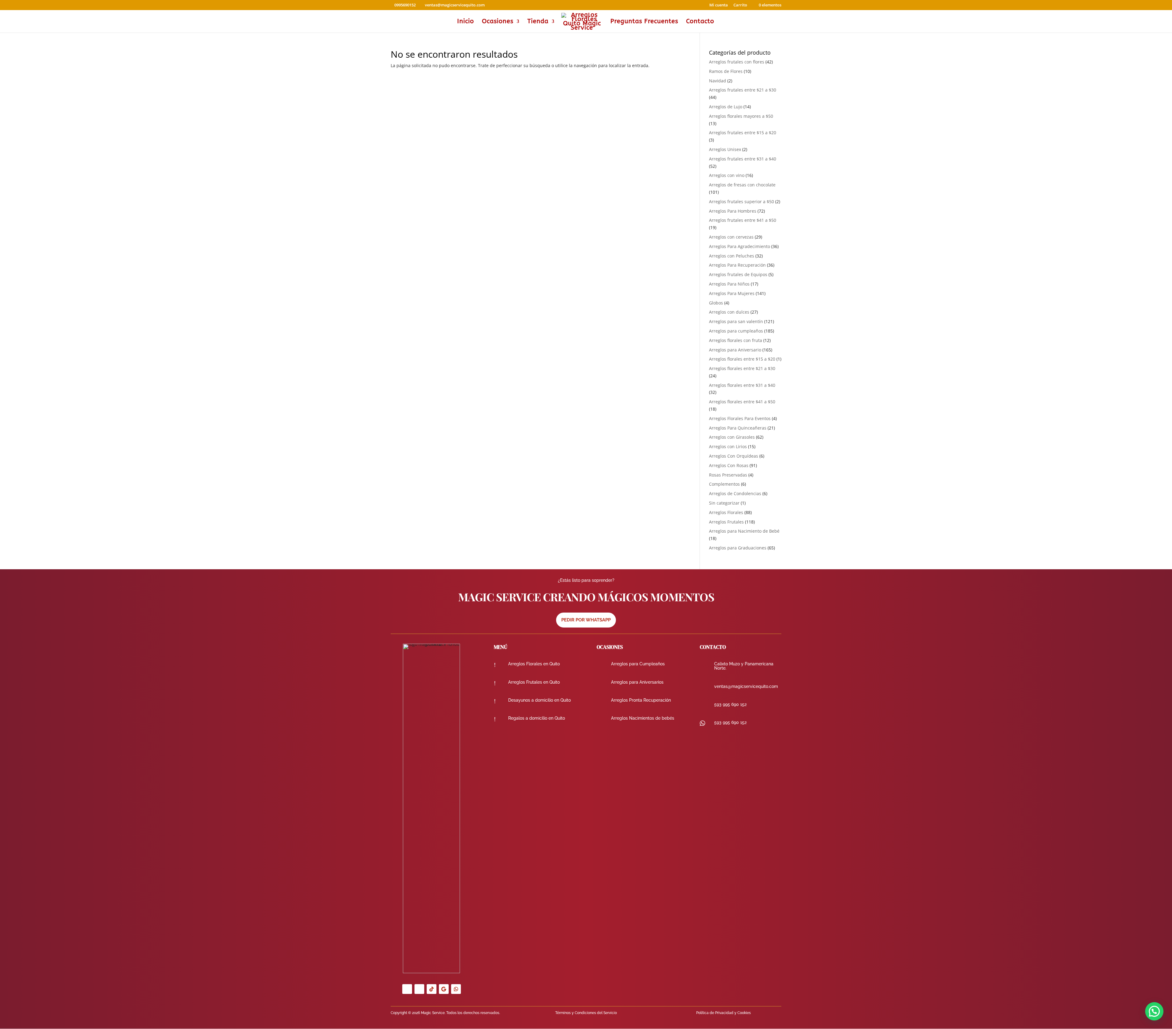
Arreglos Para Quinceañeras (737, 428)
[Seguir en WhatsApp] (456, 989)
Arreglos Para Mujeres (731, 293)
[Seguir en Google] (444, 989)
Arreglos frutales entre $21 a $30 (742, 90)
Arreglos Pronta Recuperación (641, 700)
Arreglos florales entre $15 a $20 (742, 359)
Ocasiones (497, 22)
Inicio (465, 22)
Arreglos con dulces (729, 312)
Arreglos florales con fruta (735, 340)
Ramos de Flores (726, 71)
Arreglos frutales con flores (736, 62)
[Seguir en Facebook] (407, 989)
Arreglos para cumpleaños (736, 331)
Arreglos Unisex (725, 149)
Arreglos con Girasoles (732, 437)
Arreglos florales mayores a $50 (741, 116)
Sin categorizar (724, 503)
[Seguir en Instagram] (419, 989)
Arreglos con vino (726, 175)
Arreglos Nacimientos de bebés (642, 718)
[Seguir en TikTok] (431, 989)
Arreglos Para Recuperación (737, 265)
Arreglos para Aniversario (735, 350)
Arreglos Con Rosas (728, 465)
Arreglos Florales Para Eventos (740, 418)
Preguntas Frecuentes (644, 22)
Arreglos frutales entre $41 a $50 (742, 220)
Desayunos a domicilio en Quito (539, 700)
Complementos (724, 484)
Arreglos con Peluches (731, 256)
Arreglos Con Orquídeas (733, 456)
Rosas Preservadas (728, 475)
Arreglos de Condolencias (735, 493)
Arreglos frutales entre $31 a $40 (742, 159)
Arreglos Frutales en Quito (534, 682)
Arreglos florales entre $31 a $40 (742, 385)
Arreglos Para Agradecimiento (739, 246)
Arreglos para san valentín (736, 321)
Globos (716, 303)
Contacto (700, 22)
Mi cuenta (718, 5)
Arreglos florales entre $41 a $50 (742, 402)
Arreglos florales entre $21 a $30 (742, 368)
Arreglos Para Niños (729, 284)
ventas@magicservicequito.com (746, 686)
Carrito (740, 5)
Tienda (537, 22)
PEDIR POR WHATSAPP (586, 620)
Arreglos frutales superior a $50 (741, 201)
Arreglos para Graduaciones (737, 548)
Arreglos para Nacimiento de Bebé (744, 531)
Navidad (717, 81)
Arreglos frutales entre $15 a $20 (742, 132)
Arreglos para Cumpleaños (638, 663)
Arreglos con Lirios (728, 446)
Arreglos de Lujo (725, 107)
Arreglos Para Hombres (732, 211)
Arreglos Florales (726, 512)
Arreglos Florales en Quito (534, 663)
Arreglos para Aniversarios (637, 682)
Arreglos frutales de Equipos (738, 274)
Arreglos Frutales (726, 522)
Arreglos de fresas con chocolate (742, 185)
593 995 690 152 (730, 704)
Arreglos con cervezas (731, 237)
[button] (1154, 1011)
